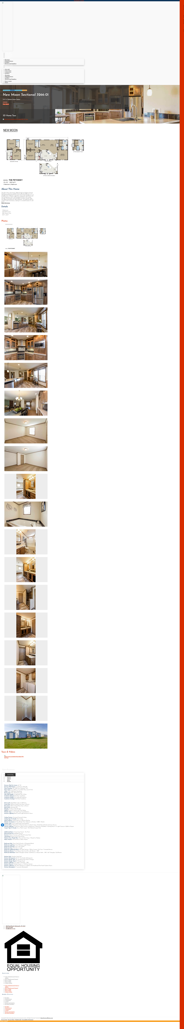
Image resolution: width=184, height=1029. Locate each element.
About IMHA (8, 981)
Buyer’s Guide (9, 65)
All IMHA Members (9, 1004)
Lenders (7, 62)
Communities (9, 55)
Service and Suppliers (10, 63)
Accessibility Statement (27, 1019)
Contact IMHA (8, 983)
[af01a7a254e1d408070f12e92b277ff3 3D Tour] (15, 119)
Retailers (7, 59)
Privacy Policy (11, 1019)
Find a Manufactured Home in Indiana (12, 977)
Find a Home (9, 54)
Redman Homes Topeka (14, 99)
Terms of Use (4, 1019)
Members (8, 57)
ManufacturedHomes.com (47, 1018)
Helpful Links (18, 1019)
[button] (17, 203)
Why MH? (8, 53)
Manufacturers (9, 61)
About (7, 67)
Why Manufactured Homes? (11, 979)
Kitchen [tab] (9, 781)
